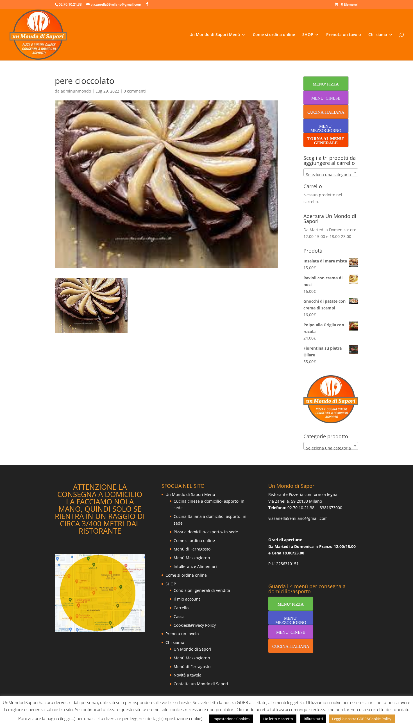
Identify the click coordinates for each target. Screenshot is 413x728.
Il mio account (187, 599)
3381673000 (331, 507)
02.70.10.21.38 (300, 507)
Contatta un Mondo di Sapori (201, 683)
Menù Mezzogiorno (192, 557)
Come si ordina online (274, 35)
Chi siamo (377, 35)
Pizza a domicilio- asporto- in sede (206, 531)
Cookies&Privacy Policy (195, 625)
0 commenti (135, 91)
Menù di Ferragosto (192, 549)
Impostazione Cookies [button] (230, 718)
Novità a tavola (187, 675)
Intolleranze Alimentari (195, 566)
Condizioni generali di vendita (202, 590)
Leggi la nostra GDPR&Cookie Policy (361, 718)
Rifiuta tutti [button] (313, 718)
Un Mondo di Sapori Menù (214, 35)
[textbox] (331, 175)
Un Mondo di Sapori (192, 649)
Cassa (179, 616)
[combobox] (330, 172)
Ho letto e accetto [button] (278, 718)
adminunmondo (76, 91)
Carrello (181, 607)
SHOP (307, 35)
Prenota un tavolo (343, 35)
